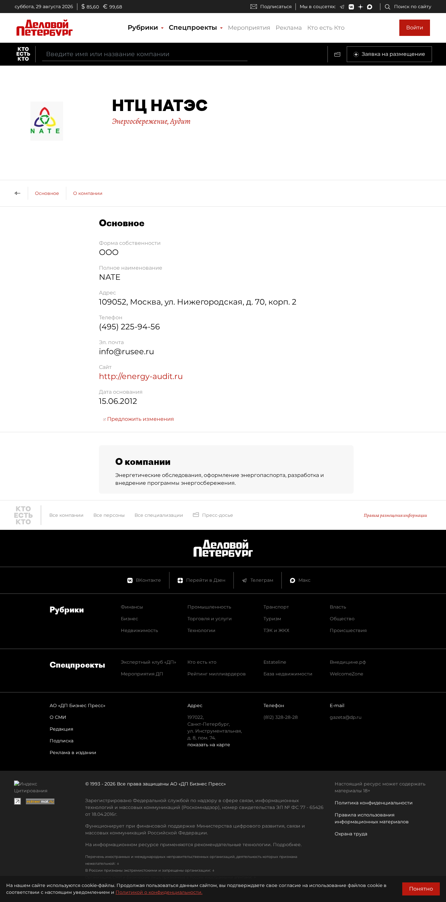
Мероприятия (249, 27)
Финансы (132, 607)
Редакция (61, 729)
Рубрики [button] (144, 27)
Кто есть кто (201, 662)
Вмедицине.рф (348, 662)
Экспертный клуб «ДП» (148, 662)
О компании (88, 193)
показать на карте (208, 745)
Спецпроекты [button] (194, 27)
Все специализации (159, 515)
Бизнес (129, 619)
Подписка (61, 741)
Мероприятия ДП (142, 674)
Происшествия (348, 630)
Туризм (272, 619)
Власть (338, 607)
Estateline (274, 662)
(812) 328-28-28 (280, 717)
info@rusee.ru (126, 351)
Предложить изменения (140, 419)
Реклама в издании (73, 752)
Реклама (289, 27)
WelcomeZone (346, 674)
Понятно (421, 889)
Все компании (66, 515)
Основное (47, 193)
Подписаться (276, 6)
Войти (414, 27)
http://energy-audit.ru (141, 376)
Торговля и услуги (209, 619)
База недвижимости (287, 674)
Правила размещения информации (395, 515)
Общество (342, 619)
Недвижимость (139, 630)
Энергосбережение (139, 121)
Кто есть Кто (325, 27)
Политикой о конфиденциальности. (159, 892)
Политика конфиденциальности (374, 803)
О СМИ (58, 717)
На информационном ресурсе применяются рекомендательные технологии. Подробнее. (193, 844)
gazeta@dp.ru (345, 717)
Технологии (201, 630)
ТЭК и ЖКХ (276, 630)
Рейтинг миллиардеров (216, 674)
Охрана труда (351, 834)
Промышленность (209, 607)
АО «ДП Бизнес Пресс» (77, 705)
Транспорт (276, 607)
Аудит (180, 121)
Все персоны (109, 515)
